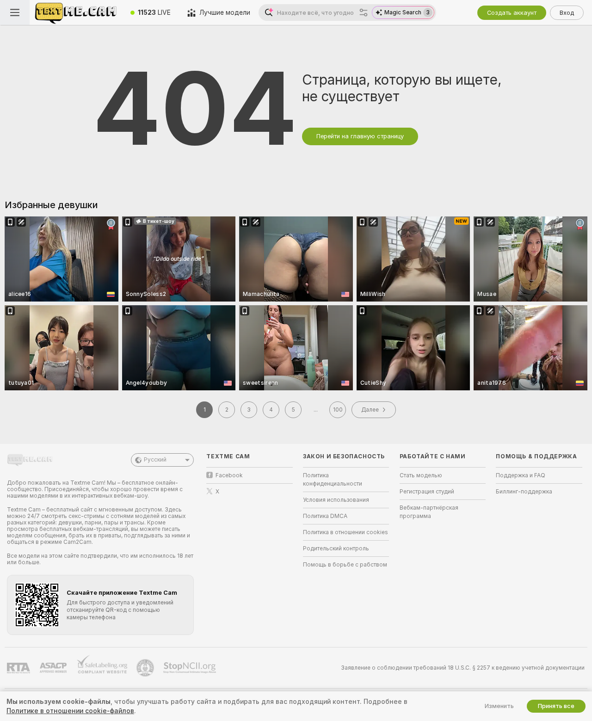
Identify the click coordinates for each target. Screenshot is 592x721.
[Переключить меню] (15, 12)
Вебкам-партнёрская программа (429, 512)
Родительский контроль (336, 548)
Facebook (229, 475)
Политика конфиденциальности (332, 479)
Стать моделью (421, 475)
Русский (155, 459)
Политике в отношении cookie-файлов (70, 711)
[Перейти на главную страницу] (76, 12)
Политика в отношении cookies (345, 532)
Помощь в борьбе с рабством (345, 564)
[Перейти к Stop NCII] (190, 667)
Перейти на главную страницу (360, 136)
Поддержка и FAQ (520, 475)
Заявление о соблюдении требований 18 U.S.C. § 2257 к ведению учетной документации (463, 668)
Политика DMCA (325, 516)
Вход (567, 12)
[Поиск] (363, 12)
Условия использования (336, 500)
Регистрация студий (427, 491)
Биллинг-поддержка (524, 491)
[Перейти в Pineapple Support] (146, 668)
